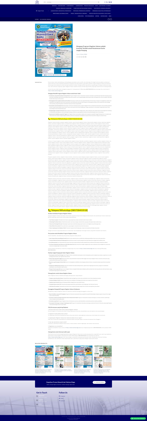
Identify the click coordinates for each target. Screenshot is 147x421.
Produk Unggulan (89, 5)
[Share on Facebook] (77, 57)
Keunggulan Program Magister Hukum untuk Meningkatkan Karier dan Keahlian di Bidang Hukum (63, 370)
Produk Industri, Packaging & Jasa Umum (99, 13)
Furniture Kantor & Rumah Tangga (83, 8)
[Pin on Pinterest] (83, 57)
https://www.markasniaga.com (55, 90)
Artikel (97, 16)
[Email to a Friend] (81, 57)
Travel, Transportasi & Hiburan (79, 13)
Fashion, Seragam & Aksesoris (63, 8)
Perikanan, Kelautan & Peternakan (101, 10)
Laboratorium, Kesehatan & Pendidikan (61, 10)
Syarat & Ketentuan (81, 416)
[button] (138, 418)
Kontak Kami (104, 16)
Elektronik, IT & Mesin (104, 5)
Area (110, 16)
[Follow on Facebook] (104, 2)
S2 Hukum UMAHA (45, 19)
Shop (96, 5)
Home (37, 19)
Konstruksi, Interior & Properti (102, 8)
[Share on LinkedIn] (86, 57)
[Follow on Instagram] (106, 2)
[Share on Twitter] (79, 57)
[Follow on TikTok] (108, 2)
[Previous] (35, 360)
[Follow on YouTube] (111, 2)
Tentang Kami (61, 5)
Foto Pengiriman (89, 16)
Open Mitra (81, 16)
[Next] (112, 360)
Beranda (54, 5)
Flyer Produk (70, 5)
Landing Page (79, 5)
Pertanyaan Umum (72, 416)
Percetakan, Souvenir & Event (60, 13)
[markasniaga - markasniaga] (38, 2)
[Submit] (99, 2)
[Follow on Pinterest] (109, 2)
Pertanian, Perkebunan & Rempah (81, 10)
